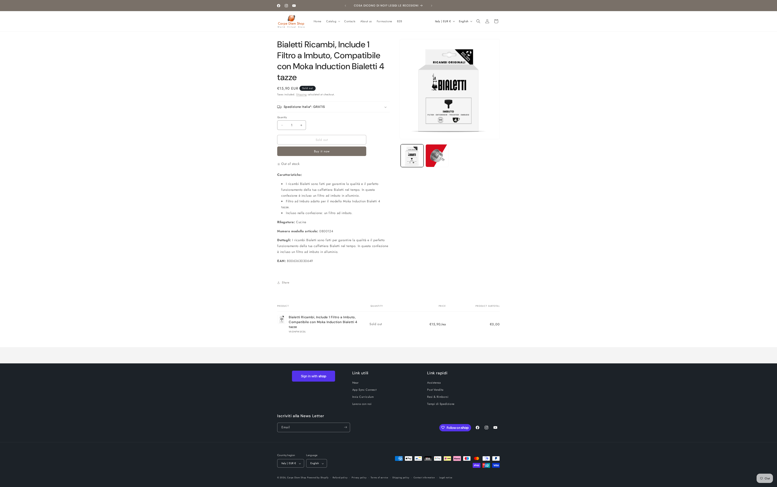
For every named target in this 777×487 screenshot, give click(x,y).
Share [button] (285, 282)
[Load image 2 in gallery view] (437, 155)
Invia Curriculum (363, 397)
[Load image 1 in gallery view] (412, 155)
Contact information (424, 477)
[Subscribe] (345, 427)
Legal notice (445, 477)
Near (355, 382)
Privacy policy (359, 477)
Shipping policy (400, 477)
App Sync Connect (364, 389)
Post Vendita (435, 389)
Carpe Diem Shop (296, 477)
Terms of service (379, 477)
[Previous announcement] (345, 6)
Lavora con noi (362, 404)
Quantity (282, 117)
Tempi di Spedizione (440, 404)
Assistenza (434, 382)
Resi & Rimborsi (437, 397)
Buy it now (322, 151)
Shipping (301, 94)
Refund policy (340, 477)
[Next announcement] (431, 6)
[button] (333, 21)
